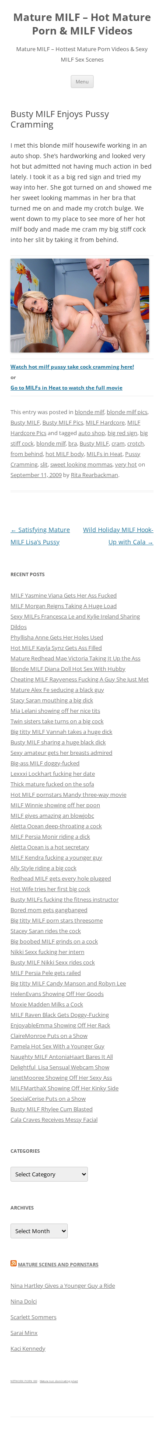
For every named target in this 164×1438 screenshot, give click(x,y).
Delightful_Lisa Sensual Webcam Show (59, 1067)
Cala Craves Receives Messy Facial (54, 1119)
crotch (135, 443)
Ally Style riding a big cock (43, 868)
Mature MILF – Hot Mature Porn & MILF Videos (82, 24)
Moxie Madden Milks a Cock (46, 1004)
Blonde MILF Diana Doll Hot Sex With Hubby (68, 669)
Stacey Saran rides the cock (45, 931)
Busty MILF (25, 422)
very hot (126, 464)
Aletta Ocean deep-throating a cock (56, 826)
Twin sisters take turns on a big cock (57, 721)
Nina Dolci (23, 1301)
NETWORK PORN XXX (23, 1381)
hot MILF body (64, 454)
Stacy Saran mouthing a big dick (51, 700)
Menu (82, 81)
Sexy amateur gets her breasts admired (61, 753)
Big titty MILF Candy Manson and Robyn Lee (68, 983)
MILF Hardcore (105, 422)
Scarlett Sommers (33, 1317)
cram (118, 443)
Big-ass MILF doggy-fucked (45, 763)
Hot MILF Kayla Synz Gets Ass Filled (56, 648)
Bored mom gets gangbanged (48, 910)
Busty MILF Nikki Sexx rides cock (52, 962)
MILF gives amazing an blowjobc (52, 815)
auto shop (91, 433)
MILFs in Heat (104, 454)
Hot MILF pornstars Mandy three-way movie (68, 795)
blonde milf (89, 412)
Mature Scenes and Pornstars (58, 1264)
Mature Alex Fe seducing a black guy (57, 690)
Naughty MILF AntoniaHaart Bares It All (61, 1057)
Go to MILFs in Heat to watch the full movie (66, 387)
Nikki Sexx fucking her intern (47, 952)
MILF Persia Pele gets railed (45, 973)
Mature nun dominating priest (59, 1381)
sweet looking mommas (81, 464)
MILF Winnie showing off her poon (55, 805)
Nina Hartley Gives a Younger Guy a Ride (62, 1285)
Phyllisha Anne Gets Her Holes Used (56, 637)
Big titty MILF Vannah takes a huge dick (61, 732)
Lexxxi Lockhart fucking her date (52, 774)
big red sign (122, 433)
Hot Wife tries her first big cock (50, 889)
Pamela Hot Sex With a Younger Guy (57, 1046)
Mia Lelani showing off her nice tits (55, 711)
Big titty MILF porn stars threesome (56, 920)
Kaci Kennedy (27, 1348)
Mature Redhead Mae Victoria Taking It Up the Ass (75, 658)
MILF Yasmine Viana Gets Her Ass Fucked (63, 595)
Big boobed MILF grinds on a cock (54, 941)
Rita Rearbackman (94, 475)
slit (44, 464)
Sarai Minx (24, 1333)
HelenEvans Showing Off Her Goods (57, 994)
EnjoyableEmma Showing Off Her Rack (60, 1025)
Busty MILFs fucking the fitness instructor (64, 899)
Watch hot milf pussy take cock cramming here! (72, 366)
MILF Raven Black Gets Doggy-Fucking (59, 1015)
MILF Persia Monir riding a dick (50, 836)
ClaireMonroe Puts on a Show (48, 1036)
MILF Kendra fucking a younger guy (56, 857)
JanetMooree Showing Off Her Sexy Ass (61, 1078)
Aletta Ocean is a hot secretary (49, 847)
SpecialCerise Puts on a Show (48, 1099)
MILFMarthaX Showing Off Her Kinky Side (64, 1088)
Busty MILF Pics (62, 422)
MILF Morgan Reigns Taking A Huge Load (63, 606)
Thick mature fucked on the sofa (52, 784)
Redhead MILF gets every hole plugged (60, 878)
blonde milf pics (127, 412)
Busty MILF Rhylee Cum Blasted (51, 1109)
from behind (26, 454)
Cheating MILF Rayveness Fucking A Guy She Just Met (79, 679)
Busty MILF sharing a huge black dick (58, 742)
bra (72, 443)
